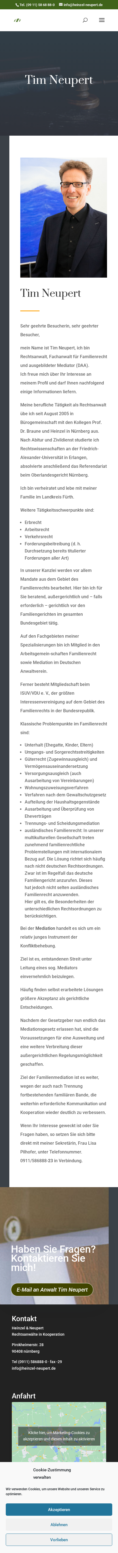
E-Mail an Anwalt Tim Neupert (52, 1289)
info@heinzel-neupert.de (34, 1368)
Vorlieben (59, 1539)
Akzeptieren (59, 1509)
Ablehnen (59, 1524)
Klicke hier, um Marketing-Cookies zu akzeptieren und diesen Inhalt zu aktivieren (59, 1436)
